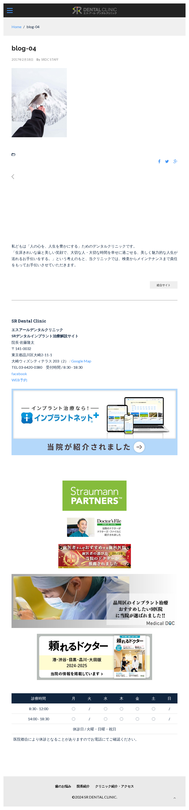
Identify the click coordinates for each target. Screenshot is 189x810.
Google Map (81, 361)
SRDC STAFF (50, 59)
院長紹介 (83, 786)
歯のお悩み (63, 786)
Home (16, 26)
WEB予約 (19, 380)
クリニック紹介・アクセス (114, 786)
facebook (19, 373)
